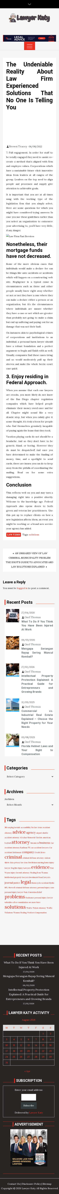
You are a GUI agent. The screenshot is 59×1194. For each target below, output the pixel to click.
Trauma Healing (20, 912)
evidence (40, 867)
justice (17, 883)
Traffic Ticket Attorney (36, 908)
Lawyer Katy (36, 1112)
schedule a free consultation (16, 902)
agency (31, 832)
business (44, 842)
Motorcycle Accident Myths (42, 883)
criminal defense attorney (33, 858)
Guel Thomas (32, 617)
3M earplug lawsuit (12, 827)
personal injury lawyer (14, 892)
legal (26, 882)
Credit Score (40, 852)
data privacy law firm (19, 862)
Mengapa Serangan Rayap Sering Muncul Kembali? (37, 652)
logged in (22, 588)
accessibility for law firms (31, 827)
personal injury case (46, 887)
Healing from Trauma (39, 873)
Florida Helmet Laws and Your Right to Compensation (37, 750)
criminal (13, 857)
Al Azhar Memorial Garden (31, 837)
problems (15, 897)
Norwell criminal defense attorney (23, 887)
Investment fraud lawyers (39, 877)
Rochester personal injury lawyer (39, 898)
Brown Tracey (18, 146)
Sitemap (47, 1183)
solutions (34, 534)
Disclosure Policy (31, 1183)
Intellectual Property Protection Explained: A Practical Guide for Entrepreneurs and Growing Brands (37, 683)
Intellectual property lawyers (17, 877)
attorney (20, 842)
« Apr (27, 1071)
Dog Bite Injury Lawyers (20, 868)
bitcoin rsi (34, 843)
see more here (34, 902)
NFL (6, 887)
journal (9, 882)
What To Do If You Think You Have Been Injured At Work (37, 625)
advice (19, 832)
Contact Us (14, 1183)
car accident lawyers (40, 847)
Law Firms (13, 534)
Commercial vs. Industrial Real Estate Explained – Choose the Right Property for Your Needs (37, 718)
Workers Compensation (37, 912)
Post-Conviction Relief (33, 892)
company (28, 852)
